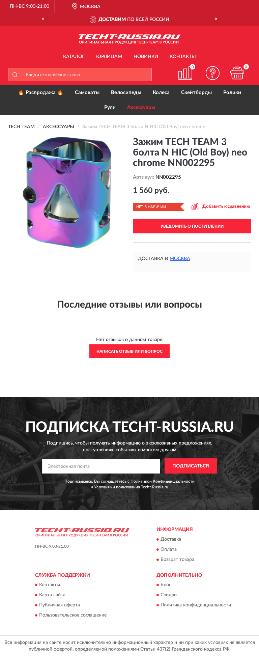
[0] (237, 73)
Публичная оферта (59, 605)
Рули (110, 107)
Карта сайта (52, 595)
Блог (166, 585)
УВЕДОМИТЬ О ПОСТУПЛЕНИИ (192, 226)
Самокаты (87, 92)
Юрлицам (109, 56)
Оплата (169, 549)
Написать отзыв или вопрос (129, 351)
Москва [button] (180, 258)
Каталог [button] (74, 56)
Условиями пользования (117, 487)
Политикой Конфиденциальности (163, 481)
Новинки (146, 56)
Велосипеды (126, 92)
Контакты (183, 56)
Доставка (171, 539)
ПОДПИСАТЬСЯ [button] (190, 466)
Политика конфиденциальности (196, 605)
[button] (212, 73)
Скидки (169, 595)
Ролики (232, 92)
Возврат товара (177, 559)
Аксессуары (141, 107)
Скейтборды (196, 92)
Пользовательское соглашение (73, 615)
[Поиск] (15, 74)
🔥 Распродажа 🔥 (40, 92)
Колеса (161, 92)
